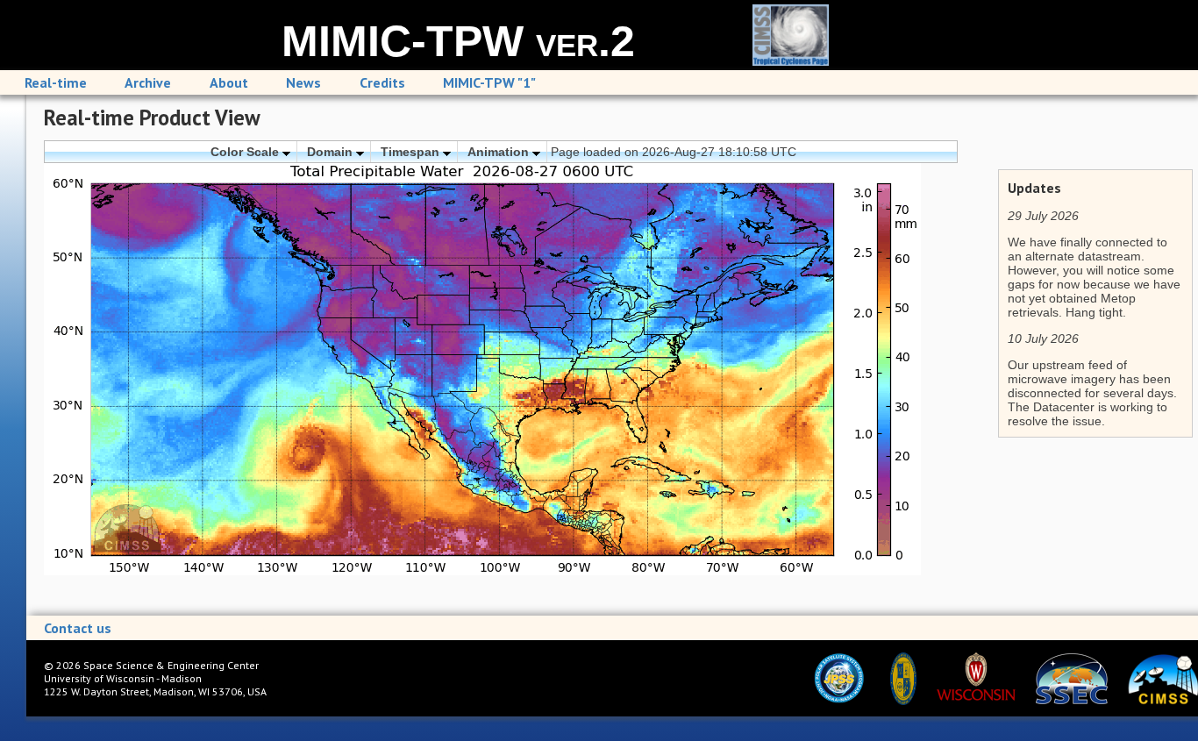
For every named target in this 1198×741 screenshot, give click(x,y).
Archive (148, 82)
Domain (331, 152)
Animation (499, 152)
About (229, 82)
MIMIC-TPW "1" (489, 82)
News (303, 82)
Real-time (56, 82)
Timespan (412, 152)
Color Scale (246, 152)
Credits (382, 82)
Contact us (77, 628)
